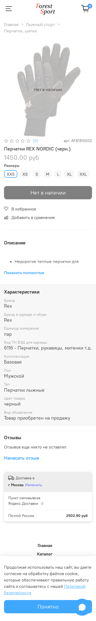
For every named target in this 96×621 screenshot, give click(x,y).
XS (25, 174)
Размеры (11, 165)
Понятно (48, 606)
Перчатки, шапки (20, 30)
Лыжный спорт (40, 24)
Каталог (45, 554)
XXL (83, 174)
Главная (11, 24)
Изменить (33, 484)
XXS (11, 174)
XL (69, 174)
